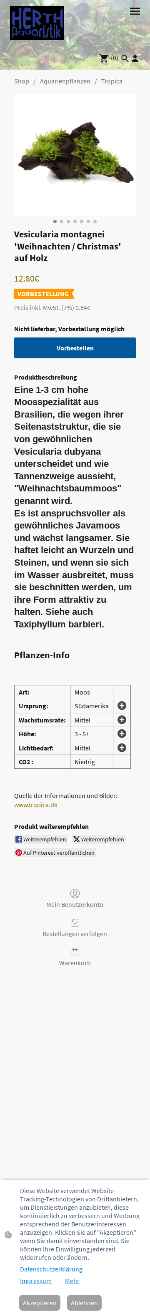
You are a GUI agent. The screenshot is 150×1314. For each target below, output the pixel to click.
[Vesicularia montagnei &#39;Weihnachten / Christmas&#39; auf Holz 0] (75, 155)
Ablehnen (84, 1303)
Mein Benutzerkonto (74, 904)
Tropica (111, 81)
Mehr (72, 1280)
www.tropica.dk (36, 804)
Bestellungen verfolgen (74, 933)
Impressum (36, 1280)
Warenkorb (75, 963)
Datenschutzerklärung (51, 1269)
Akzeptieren (40, 1303)
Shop (21, 81)
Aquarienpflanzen (65, 81)
